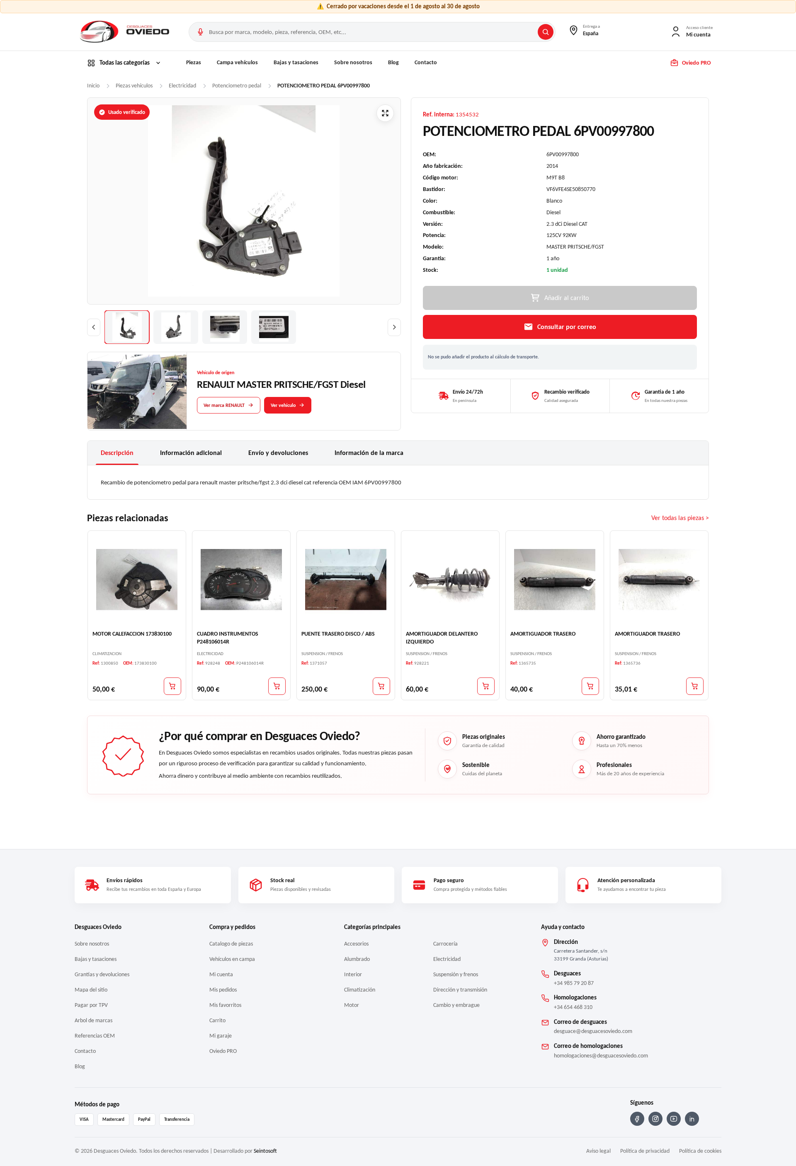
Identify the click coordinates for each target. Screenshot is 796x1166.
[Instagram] (655, 1119)
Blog (393, 62)
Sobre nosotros (353, 62)
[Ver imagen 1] (126, 327)
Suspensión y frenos (455, 974)
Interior (353, 974)
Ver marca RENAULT (224, 405)
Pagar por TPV (91, 1005)
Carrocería (445, 943)
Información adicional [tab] (191, 453)
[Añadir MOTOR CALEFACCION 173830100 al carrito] (172, 685)
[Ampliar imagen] (385, 113)
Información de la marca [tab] (369, 453)
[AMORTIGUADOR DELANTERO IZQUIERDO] (450, 579)
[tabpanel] (398, 482)
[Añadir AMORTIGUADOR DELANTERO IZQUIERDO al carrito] (486, 685)
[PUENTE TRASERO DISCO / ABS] (346, 579)
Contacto (426, 62)
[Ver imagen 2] (175, 327)
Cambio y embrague (456, 1005)
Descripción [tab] (117, 453)
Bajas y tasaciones (296, 62)
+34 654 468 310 (573, 1007)
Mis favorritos (225, 1005)
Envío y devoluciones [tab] (278, 453)
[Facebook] (637, 1119)
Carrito (217, 1020)
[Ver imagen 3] (224, 327)
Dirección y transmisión (460, 989)
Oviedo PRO (223, 1051)
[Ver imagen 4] (273, 327)
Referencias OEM (95, 1035)
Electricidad (447, 959)
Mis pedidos (223, 989)
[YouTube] (674, 1119)
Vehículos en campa (232, 959)
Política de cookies (700, 1150)
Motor (351, 1005)
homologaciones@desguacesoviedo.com (601, 1055)
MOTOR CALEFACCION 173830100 (132, 633)
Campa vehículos (237, 62)
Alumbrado (357, 959)
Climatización (359, 989)
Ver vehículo (283, 405)
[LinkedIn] (692, 1119)
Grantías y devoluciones (102, 974)
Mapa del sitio (91, 989)
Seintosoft (265, 1150)
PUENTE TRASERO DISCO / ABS (338, 633)
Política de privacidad (645, 1150)
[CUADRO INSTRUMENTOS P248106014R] (241, 579)
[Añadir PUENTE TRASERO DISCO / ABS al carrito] (381, 685)
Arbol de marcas (93, 1020)
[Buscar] (545, 32)
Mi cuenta (221, 974)
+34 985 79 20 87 (574, 983)
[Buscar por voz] (200, 31)
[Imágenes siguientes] (394, 327)
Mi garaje (220, 1035)
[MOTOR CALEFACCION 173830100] (137, 579)
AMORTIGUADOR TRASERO (542, 633)
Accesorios (356, 943)
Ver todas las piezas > (680, 518)
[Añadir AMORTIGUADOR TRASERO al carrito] (590, 685)
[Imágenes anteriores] (93, 327)
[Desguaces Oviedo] (125, 32)
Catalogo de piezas (231, 943)
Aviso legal (598, 1150)
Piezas (193, 62)
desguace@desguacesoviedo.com (593, 1031)
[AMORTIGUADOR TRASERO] (554, 579)
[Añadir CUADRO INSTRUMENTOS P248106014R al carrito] (277, 685)
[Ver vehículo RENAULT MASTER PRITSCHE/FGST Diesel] (137, 391)
